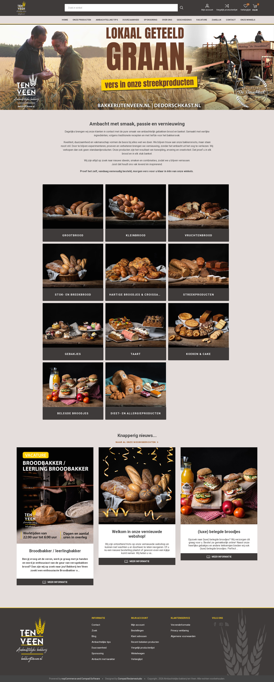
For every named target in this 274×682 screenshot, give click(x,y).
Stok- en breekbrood (73, 294)
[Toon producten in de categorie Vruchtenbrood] (198, 206)
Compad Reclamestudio (130, 678)
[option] (137, 67)
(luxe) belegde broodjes (219, 531)
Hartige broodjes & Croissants (136, 294)
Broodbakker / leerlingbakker (55, 551)
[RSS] (227, 624)
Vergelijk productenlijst (226, 10)
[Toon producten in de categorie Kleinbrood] (135, 206)
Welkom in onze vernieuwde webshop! (137, 534)
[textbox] (121, 7)
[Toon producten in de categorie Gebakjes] (73, 325)
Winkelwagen (138, 653)
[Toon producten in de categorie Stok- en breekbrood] (73, 266)
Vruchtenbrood (198, 235)
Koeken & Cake (198, 354)
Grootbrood (73, 235)
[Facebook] (215, 624)
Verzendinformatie (180, 624)
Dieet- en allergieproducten (136, 413)
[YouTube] (221, 624)
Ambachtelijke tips (101, 642)
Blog (94, 636)
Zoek (94, 630)
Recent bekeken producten (145, 642)
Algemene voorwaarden (183, 636)
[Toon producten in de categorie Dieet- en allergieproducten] (135, 384)
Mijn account (207, 10)
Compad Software (90, 678)
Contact (96, 624)
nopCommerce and (71, 678)
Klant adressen (139, 636)
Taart (136, 354)
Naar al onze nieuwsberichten (136, 442)
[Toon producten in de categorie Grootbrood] (73, 206)
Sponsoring (98, 653)
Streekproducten (198, 294)
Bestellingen (137, 630)
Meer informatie (57, 582)
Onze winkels (247, 20)
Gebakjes (73, 354)
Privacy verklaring (180, 630)
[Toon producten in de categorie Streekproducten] (198, 266)
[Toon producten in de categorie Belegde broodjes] (73, 384)
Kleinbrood (136, 235)
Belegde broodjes (73, 413)
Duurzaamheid (99, 647)
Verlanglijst (137, 659)
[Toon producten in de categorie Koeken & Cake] (198, 325)
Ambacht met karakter (103, 659)
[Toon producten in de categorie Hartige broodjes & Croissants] (135, 266)
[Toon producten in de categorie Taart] (135, 325)
